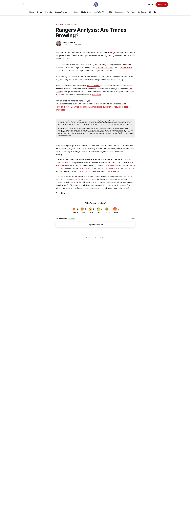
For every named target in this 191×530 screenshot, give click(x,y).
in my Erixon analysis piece (84, 179)
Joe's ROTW (99, 12)
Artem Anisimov (86, 168)
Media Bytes (86, 12)
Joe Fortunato (69, 42)
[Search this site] (23, 4)
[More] (160, 12)
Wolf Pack (131, 12)
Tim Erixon (96, 95)
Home (31, 12)
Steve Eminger (93, 86)
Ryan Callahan (62, 165)
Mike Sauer (110, 165)
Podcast (75, 12)
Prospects (119, 12)
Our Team (142, 12)
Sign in (150, 4)
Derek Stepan (114, 168)
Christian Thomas (84, 171)
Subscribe (162, 4)
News (39, 12)
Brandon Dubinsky (105, 67)
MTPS (110, 12)
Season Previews (61, 12)
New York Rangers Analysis (66, 24)
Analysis (48, 12)
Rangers (113, 52)
